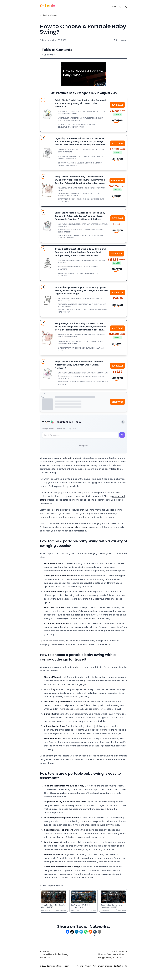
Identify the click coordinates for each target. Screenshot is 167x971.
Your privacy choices (102, 966)
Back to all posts (50, 15)
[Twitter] (125, 966)
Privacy (88, 966)
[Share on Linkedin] (77, 932)
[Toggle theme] (123, 422)
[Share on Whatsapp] (86, 932)
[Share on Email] (99, 932)
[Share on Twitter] (72, 932)
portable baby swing (68, 458)
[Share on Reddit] (90, 932)
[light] (125, 6)
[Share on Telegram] (81, 932)
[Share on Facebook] (67, 932)
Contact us (118, 966)
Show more (50, 54)
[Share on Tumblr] (95, 932)
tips (92, 630)
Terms (80, 966)
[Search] (120, 6)
